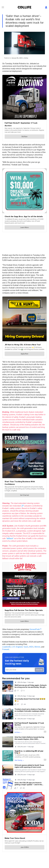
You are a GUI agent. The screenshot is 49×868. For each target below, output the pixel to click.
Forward (5, 649)
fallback (10, 538)
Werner (37, 647)
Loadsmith (6, 647)
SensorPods (35, 629)
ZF (23, 506)
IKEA (31, 647)
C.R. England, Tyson (20, 647)
